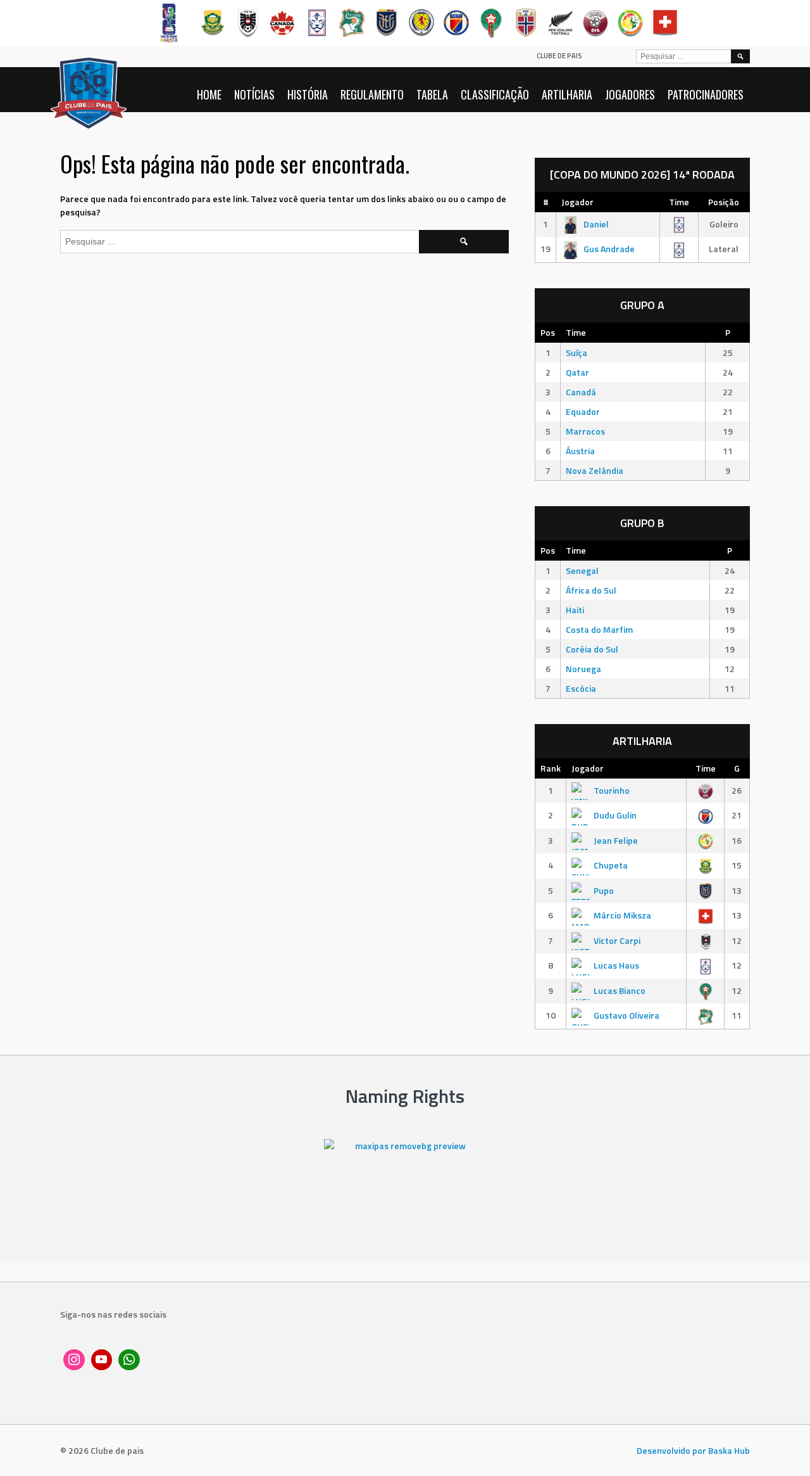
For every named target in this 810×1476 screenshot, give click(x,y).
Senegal (582, 570)
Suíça (576, 352)
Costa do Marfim (599, 629)
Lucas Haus (616, 965)
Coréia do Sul (592, 649)
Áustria (580, 450)
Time (679, 201)
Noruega (583, 668)
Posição (723, 201)
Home (209, 94)
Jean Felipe (616, 840)
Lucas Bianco (619, 990)
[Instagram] (74, 1360)
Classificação (495, 94)
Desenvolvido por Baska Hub (693, 1450)
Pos (547, 332)
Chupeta (611, 865)
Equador (583, 411)
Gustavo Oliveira (626, 1015)
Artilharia (567, 94)
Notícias (254, 94)
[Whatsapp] (129, 1360)
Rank (550, 768)
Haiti (575, 609)
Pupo (604, 890)
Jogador (577, 201)
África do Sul (591, 590)
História (307, 94)
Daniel (596, 224)
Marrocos (585, 431)
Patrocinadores (706, 94)
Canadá (581, 391)
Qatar (577, 372)
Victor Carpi (617, 940)
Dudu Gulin (615, 815)
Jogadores (630, 94)
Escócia (581, 688)
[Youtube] (102, 1360)
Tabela (432, 94)
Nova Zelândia (594, 470)
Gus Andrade (609, 248)
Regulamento (372, 94)
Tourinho (612, 790)
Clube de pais (559, 56)
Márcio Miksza (622, 915)
